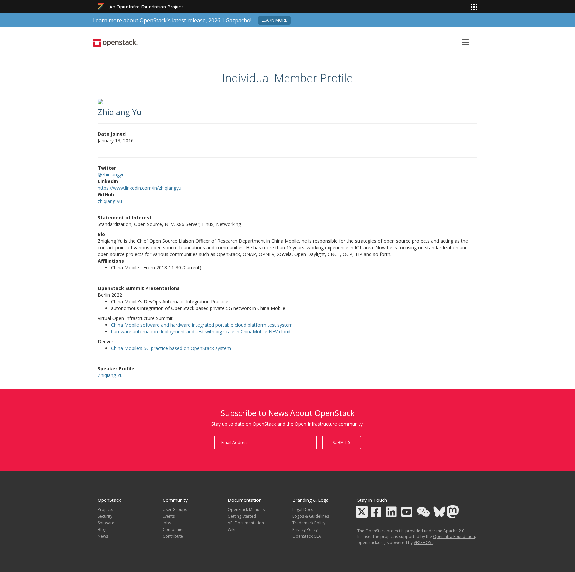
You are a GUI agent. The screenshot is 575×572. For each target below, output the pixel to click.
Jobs (167, 523)
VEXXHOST (423, 542)
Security (105, 516)
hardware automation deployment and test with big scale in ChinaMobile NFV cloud (200, 331)
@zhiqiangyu (111, 174)
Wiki (231, 529)
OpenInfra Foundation (454, 536)
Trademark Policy (308, 523)
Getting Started (242, 516)
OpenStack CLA (306, 536)
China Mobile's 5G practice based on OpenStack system (171, 348)
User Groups (175, 509)
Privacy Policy (305, 529)
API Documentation (246, 523)
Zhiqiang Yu (110, 375)
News (103, 536)
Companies (173, 529)
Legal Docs (302, 509)
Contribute (173, 536)
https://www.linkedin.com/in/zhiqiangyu (139, 188)
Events (169, 516)
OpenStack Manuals (246, 509)
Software (106, 523)
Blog (102, 529)
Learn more (274, 20)
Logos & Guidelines (310, 516)
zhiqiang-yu (110, 201)
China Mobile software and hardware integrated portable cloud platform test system (202, 325)
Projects (105, 509)
